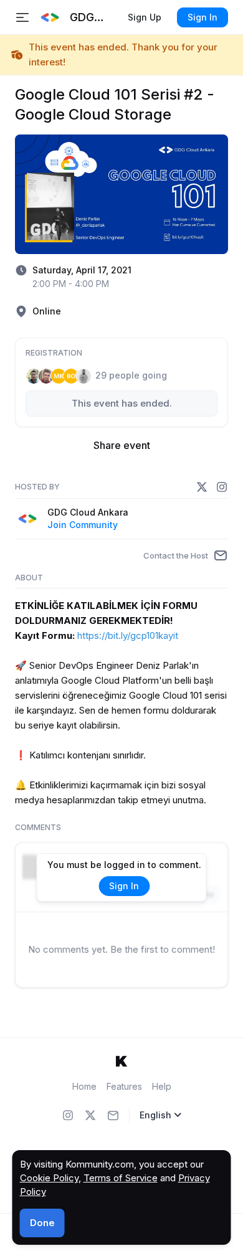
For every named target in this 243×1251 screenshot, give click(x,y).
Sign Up (144, 17)
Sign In (202, 17)
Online (46, 311)
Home (84, 1086)
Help (161, 1086)
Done (42, 1223)
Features (124, 1086)
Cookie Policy (49, 1178)
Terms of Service (120, 1178)
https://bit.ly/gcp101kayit (127, 635)
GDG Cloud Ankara (87, 512)
